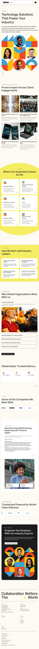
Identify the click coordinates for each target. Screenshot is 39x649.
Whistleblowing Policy (5, 641)
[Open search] (33, 2)
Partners (3, 615)
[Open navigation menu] (36, 2)
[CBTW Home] (6, 2)
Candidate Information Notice (6, 640)
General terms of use (5, 635)
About (21, 615)
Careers (3, 626)
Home (2, 5)
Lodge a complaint (4, 643)
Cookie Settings (4, 633)
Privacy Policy (4, 638)
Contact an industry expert (8, 354)
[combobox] (12, 2)
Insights (21, 618)
